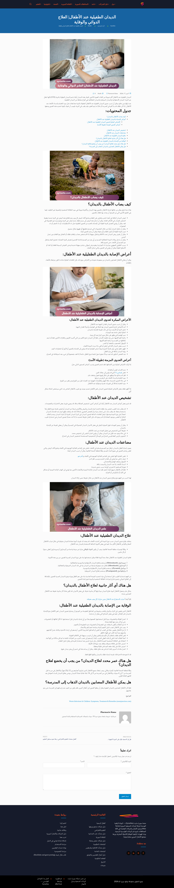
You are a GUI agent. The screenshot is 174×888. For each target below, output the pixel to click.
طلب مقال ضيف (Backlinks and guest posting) (50, 855)
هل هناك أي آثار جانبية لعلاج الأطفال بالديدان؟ (111, 138)
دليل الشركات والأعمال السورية (56, 833)
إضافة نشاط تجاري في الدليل (56, 840)
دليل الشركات (103, 4)
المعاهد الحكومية (100, 858)
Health (99, 94)
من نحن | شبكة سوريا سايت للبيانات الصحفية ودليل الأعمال (77, 881)
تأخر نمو (80, 456)
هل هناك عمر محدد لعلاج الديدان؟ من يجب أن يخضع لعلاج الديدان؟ (104, 143)
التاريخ (103, 862)
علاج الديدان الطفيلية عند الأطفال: (115, 135)
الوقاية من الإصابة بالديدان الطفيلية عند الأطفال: (110, 141)
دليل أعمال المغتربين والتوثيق (96, 855)
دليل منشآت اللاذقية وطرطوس (95, 847)
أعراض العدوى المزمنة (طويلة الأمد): (108, 124)
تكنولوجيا (47, 4)
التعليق (128, 773)
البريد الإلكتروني (126, 761)
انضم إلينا (63, 823)
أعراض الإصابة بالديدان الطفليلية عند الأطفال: (111, 119)
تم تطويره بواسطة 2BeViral (58, 881)
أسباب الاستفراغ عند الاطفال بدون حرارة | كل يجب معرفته (106, 599)
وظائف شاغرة (61, 830)
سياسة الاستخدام (60, 844)
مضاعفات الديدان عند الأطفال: (116, 133)
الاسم (82, 761)
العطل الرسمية (100, 823)
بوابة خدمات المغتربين (59, 847)
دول (113, 4)
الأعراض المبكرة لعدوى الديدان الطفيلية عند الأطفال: (103, 122)
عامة (93, 4)
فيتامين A (118, 372)
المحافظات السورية (81, 4)
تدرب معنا (63, 837)
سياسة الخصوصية (60, 851)
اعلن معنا (63, 826)
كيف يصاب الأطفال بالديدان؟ (116, 116)
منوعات (102, 865)
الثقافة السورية (66, 4)
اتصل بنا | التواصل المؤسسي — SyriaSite (43, 881)
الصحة (55, 4)
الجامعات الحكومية (99, 844)
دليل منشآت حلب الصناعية (96, 833)
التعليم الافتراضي (99, 830)
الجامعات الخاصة (99, 851)
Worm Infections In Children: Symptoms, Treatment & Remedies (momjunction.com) (100, 701)
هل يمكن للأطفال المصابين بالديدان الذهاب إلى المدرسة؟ (107, 146)
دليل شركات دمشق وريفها (97, 826)
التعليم (38, 4)
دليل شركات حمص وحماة (97, 840)
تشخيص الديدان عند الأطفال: (116, 130)
